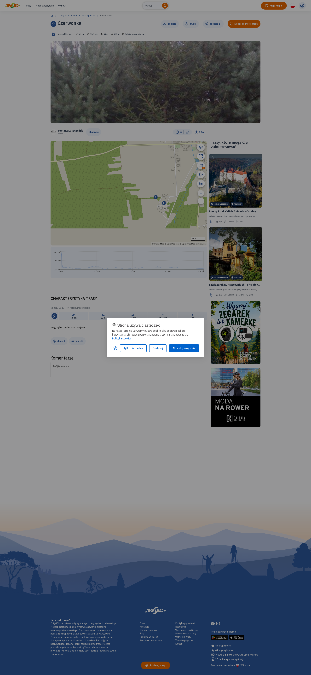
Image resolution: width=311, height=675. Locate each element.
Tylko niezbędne (133, 348)
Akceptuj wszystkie (184, 348)
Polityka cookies (122, 338)
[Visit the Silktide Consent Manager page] (115, 348)
